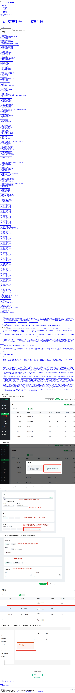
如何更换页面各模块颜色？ (6, 152)
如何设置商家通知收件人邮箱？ (7, 168)
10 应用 (2, 362)
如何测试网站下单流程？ (5, 37)
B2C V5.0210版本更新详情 (5, 281)
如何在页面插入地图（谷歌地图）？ (7, 149)
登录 (5, 5)
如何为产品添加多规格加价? (6, 110)
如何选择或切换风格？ (5, 157)
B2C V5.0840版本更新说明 (5, 217)
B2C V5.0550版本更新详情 (5, 248)
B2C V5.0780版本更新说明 (5, 225)
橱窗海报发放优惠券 (4, 66)
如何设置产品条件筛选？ (5, 299)
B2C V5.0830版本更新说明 (5, 218)
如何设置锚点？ (3, 35)
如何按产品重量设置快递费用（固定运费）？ (9, 46)
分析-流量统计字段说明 (5, 33)
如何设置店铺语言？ (4, 177)
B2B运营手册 (33, 22)
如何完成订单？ (3, 88)
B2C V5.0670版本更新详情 (5, 233)
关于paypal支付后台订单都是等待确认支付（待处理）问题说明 (13, 95)
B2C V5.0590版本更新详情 (5, 243)
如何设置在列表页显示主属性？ (7, 103)
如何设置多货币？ (4, 193)
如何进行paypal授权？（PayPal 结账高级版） (9, 173)
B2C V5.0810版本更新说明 (5, 221)
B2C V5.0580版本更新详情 (5, 244)
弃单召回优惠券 (3, 77)
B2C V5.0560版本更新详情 (5, 247)
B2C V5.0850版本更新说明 (5, 216)
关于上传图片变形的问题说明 (6, 115)
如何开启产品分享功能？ (5, 142)
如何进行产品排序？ (4, 116)
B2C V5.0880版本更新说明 (38, 378)
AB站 (1, 294)
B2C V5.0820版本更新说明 (5, 220)
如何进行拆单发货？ (4, 90)
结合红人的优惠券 (4, 74)
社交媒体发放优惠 (4, 75)
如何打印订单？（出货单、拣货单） (7, 85)
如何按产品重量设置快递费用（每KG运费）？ (10, 43)
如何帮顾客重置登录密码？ (6, 121)
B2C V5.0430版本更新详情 (5, 263)
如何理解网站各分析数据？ (6, 138)
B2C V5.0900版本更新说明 (5, 211)
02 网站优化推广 (3, 324)
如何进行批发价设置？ (5, 296)
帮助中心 (5, 7)
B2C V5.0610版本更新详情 (5, 241)
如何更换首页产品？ (4, 111)
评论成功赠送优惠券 (4, 63)
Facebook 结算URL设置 (5, 285)
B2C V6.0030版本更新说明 (5, 284)
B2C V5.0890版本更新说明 (5, 212)
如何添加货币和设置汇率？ (6, 305)
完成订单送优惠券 (4, 64)
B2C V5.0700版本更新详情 (5, 230)
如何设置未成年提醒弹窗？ (6, 126)
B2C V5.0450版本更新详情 (5, 260)
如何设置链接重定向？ (5, 188)
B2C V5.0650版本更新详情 (5, 236)
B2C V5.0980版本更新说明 (5, 204)
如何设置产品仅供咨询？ (5, 164)
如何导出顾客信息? (4, 120)
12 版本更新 (2, 375)
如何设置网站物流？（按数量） (7, 302)
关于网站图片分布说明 (5, 54)
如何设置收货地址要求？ (5, 163)
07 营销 (2, 347)
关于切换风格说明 (4, 51)
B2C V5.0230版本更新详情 (5, 279)
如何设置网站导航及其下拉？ (6, 147)
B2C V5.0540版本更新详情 (5, 249)
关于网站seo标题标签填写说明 (6, 61)
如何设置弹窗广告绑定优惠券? (6, 135)
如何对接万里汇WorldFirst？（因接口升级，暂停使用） (11, 162)
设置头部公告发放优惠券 (5, 68)
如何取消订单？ (3, 84)
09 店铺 (2, 356)
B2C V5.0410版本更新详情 (5, 264)
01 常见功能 (2, 317)
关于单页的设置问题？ (5, 310)
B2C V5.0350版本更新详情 (5, 271)
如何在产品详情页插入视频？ (6, 52)
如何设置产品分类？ (4, 114)
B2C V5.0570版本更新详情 (5, 246)
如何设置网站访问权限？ (5, 40)
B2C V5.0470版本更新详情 (5, 258)
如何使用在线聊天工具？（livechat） (8, 57)
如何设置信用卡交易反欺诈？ (6, 297)
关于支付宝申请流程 (4, 201)
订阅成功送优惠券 (4, 79)
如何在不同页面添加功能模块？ (7, 153)
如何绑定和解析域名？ (5, 53)
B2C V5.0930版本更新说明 (5, 207)
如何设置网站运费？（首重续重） (7, 304)
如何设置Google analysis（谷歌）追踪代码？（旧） (10, 295)
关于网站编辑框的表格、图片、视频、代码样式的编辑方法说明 (13, 109)
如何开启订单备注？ (4, 170)
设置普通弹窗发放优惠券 (5, 69)
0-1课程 (4, 8)
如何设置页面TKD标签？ (5, 143)
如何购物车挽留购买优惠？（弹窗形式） (8, 78)
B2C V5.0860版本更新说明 (5, 215)
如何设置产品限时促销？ (5, 131)
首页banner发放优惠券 (5, 67)
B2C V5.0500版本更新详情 (5, 254)
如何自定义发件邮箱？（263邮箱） (7, 178)
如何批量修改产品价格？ (5, 101)
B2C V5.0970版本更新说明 (5, 205)
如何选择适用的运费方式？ (57, 320)
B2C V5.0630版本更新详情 (5, 238)
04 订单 (2, 333)
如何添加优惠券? (3, 136)
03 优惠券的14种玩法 (4, 327)
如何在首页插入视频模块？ (6, 156)
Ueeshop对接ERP (3, 287)
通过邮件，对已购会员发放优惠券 (7, 72)
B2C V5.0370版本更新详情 (5, 269)
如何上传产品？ (3, 112)
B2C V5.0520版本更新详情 (5, 252)
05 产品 (2, 338)
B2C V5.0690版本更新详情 (5, 231)
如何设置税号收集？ (4, 186)
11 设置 (2, 364)
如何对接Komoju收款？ (5, 175)
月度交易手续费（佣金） (5, 289)
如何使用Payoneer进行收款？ (6, 196)
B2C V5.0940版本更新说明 (5, 206)
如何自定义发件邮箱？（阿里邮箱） (7, 185)
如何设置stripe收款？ (4, 180)
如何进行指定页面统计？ (5, 59)
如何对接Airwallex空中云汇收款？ (7, 174)
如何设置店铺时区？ (4, 167)
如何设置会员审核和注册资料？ (7, 181)
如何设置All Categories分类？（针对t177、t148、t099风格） (12, 141)
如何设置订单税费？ (4, 191)
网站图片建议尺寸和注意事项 (6, 41)
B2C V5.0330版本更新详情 (5, 274)
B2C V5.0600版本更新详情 (5, 242)
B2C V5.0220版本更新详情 (5, 280)
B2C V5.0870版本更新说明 (5, 290)
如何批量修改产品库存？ (5, 99)
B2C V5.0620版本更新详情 (5, 239)
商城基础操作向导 (4, 38)
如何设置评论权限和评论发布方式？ (7, 184)
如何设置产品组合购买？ (5, 128)
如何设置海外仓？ (4, 197)
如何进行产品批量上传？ (5, 106)
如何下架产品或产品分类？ (6, 100)
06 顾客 (2, 344)
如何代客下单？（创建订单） (6, 89)
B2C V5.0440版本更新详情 (5, 262)
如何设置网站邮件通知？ (5, 189)
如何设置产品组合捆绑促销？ (6, 127)
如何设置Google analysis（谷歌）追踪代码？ (9, 307)
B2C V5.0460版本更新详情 (5, 259)
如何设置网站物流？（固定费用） (7, 312)
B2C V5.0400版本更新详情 (5, 265)
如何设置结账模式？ (4, 165)
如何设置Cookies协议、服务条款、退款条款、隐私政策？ (12, 183)
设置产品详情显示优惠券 (5, 125)
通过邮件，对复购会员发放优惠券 (7, 73)
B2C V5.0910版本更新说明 (5, 210)
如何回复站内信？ (4, 119)
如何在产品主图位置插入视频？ (7, 104)
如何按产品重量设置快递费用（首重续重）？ (9, 45)
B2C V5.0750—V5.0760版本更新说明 (8, 227)
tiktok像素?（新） (4, 301)
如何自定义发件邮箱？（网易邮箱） (7, 179)
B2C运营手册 (12, 22)
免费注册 (2, 5)
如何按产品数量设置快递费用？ (7, 47)
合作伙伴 (5, 12)
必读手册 (5, 11)
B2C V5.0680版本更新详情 (5, 232)
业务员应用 (2, 286)
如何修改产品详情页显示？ (6, 148)
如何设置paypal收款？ (4, 42)
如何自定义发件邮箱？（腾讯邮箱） (7, 195)
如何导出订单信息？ (4, 86)
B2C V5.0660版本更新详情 (5, 234)
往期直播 (5, 9)
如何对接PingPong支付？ (5, 190)
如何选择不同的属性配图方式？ (7, 105)
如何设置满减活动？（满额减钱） (7, 133)
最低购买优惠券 (3, 70)
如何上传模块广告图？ (5, 144)
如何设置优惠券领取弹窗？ (6, 123)
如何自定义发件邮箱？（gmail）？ (7, 194)
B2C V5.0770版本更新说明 (5, 226)
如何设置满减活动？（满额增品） (7, 132)
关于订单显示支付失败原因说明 (7, 94)
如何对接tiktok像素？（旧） (6, 292)
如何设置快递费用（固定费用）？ (7, 48)
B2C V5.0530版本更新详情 (5, 250)
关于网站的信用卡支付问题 (6, 200)
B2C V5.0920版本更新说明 (5, 209)
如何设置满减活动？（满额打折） (7, 130)
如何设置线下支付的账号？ (6, 199)
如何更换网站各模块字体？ (6, 151)
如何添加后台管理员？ (5, 172)
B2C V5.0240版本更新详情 (5, 278)
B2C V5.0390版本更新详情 (5, 267)
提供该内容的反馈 (38, 677)
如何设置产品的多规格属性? (6, 107)
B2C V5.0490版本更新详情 (5, 255)
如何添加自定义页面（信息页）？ (7, 146)
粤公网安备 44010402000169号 (32, 691)
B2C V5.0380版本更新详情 (5, 268)
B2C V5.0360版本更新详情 (5, 270)
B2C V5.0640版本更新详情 (5, 237)
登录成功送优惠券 (4, 80)
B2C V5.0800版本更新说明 (5, 222)
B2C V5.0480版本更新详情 (5, 257)
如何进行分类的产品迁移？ (6, 98)
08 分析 (2, 353)
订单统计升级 (3, 291)
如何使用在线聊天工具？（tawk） (7, 58)
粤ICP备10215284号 (21, 691)
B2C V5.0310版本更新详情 (5, 275)
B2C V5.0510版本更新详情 (5, 253)
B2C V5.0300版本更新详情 (5, 276)
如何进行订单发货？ (4, 93)
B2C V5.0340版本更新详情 (5, 273)
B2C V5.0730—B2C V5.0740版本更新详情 (9, 228)
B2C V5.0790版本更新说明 (5, 223)
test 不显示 (2, 300)
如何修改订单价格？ (4, 91)
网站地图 (41, 691)
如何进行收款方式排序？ (5, 169)
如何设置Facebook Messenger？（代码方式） (9, 36)
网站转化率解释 (3, 160)
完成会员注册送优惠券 (5, 82)
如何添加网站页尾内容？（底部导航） (8, 154)
